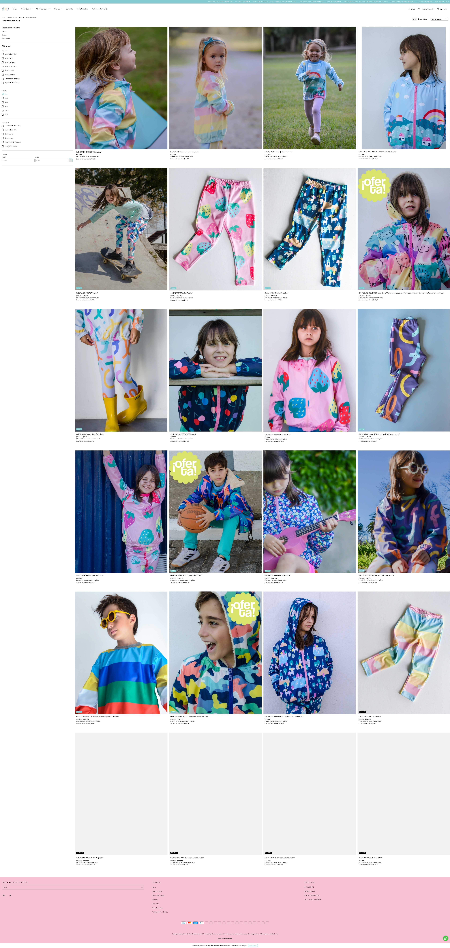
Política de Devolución (100, 9)
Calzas (4, 35)
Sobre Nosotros (82, 9)
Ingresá (423, 9)
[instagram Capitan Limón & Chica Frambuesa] (4, 895)
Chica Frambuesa (42, 9)
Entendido (252, 945)
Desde (4, 157)
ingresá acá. (255, 934)
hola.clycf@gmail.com (311, 895)
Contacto (69, 9)
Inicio (15, 9)
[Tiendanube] (225, 938)
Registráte (430, 9)
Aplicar (71, 160)
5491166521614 (309, 887)
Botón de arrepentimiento (269, 934)
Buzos (4, 31)
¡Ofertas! (57, 9)
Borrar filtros (422, 19)
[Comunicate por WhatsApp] (445, 938)
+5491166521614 (309, 891)
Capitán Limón (26, 9)
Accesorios (6, 38)
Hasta (37, 157)
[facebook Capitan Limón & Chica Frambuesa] (10, 895)
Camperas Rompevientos (11, 28)
